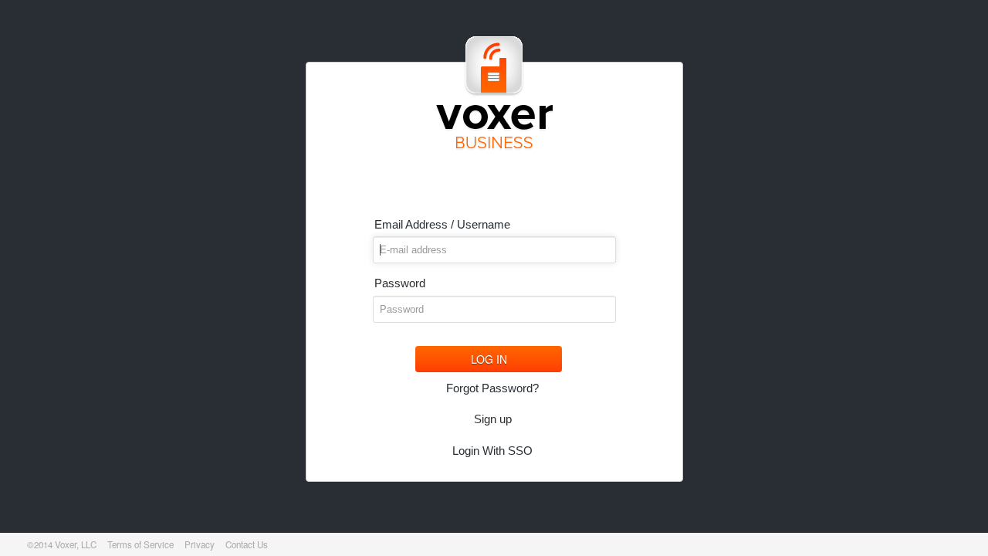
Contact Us (246, 544)
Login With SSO (492, 450)
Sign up (493, 418)
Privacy (199, 544)
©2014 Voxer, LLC (61, 544)
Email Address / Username (442, 224)
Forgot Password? (492, 388)
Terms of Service (140, 544)
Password (399, 283)
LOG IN (489, 359)
